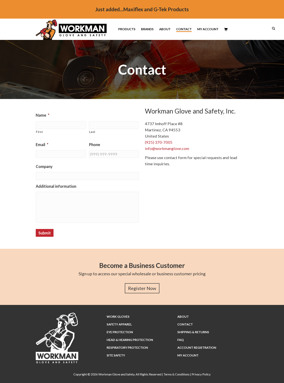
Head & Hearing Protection (130, 340)
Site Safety (116, 355)
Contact (184, 29)
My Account (208, 29)
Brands (147, 29)
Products (126, 29)
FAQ (180, 340)
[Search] (272, 28)
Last (92, 131)
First (39, 131)
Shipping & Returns (193, 332)
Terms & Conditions (176, 374)
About (165, 29)
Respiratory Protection (127, 347)
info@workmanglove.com (167, 148)
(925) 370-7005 (159, 142)
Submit (44, 233)
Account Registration (196, 347)
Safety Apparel (119, 324)
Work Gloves (118, 316)
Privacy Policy (201, 374)
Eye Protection (120, 332)
